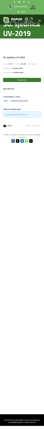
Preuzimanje (22, 80)
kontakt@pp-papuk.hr (14, 257)
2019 (5, 101)
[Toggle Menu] (39, 20)
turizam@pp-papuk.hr (10, 309)
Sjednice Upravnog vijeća (19, 101)
